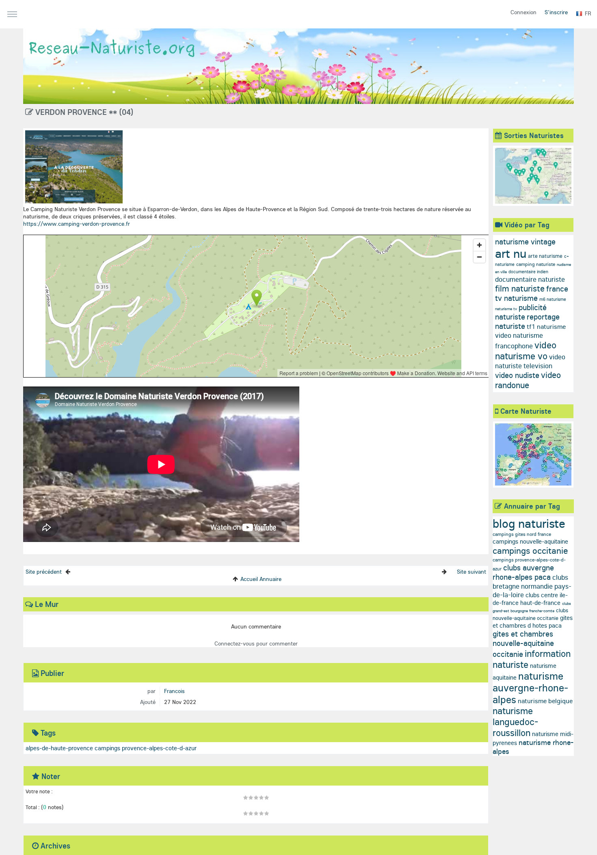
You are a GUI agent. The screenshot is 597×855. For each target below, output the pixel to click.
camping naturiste (535, 264)
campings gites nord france (522, 534)
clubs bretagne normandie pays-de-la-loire (532, 586)
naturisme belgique (545, 701)
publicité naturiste (521, 312)
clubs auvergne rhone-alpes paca (523, 572)
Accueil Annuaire (260, 579)
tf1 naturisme (546, 326)
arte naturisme (545, 256)
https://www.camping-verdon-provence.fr (76, 223)
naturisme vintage (525, 241)
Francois (174, 691)
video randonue (528, 379)
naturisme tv (506, 308)
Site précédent (44, 571)
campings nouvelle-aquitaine (530, 541)
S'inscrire (556, 12)
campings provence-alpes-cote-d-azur (146, 748)
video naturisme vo (525, 350)
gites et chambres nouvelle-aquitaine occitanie (523, 644)
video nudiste (517, 375)
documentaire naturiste (530, 279)
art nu (510, 253)
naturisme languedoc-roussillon (515, 721)
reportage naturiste (527, 321)
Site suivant (471, 571)
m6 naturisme (552, 299)
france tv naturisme (531, 293)
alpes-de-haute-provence (59, 748)
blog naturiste (529, 523)
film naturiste (520, 288)
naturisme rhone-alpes (533, 747)
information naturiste (532, 659)
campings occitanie (530, 550)
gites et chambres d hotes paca (533, 621)
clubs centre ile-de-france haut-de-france (530, 599)
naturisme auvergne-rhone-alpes (530, 687)
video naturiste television (530, 361)
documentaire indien (528, 271)
